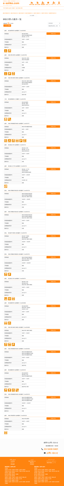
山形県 (20, 469)
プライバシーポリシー (51, 461)
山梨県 (9, 472)
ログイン (13, 462)
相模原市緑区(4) (52, 13)
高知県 (16, 480)
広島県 (16, 478)
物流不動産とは (32, 461)
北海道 (6, 468)
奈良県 (20, 477)
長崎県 (13, 481)
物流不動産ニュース (51, 462)
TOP (4, 8)
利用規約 (32, 464)
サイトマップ (51, 459)
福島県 (23, 469)
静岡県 (9, 474)
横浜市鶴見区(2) (6, 13)
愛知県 (13, 474)
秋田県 (16, 469)
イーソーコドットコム (7, 5)
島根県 (9, 478)
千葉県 (20, 471)
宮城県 (13, 469)
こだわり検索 (7, 25)
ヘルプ (32, 459)
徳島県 (6, 480)
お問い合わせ (52, 453)
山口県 (20, 478)
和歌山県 (24, 477)
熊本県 (16, 481)
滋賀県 (6, 477)
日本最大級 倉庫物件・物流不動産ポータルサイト (11, 1)
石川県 (9, 475)
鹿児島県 (28, 481)
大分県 (20, 481)
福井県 (13, 475)
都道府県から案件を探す (39, 466)
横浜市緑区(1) (22, 13)
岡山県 (13, 478)
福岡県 (6, 481)
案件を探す (9, 8)
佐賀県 (9, 481)
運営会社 (32, 462)
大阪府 (13, 477)
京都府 (9, 477)
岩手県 (9, 469)
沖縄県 (6, 483)
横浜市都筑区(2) (29, 13)
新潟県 (6, 472)
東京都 (23, 471)
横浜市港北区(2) (14, 13)
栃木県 (9, 471)
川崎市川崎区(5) (37, 13)
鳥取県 (6, 478)
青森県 (6, 469)
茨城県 (6, 471)
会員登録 (13, 461)
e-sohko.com (11, 3)
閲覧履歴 (13, 464)
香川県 (9, 480)
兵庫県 (16, 477)
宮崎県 (23, 481)
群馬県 (13, 471)
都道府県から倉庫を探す (10, 466)
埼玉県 (16, 471)
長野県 (13, 472)
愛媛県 (13, 480)
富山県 (6, 475)
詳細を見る (53, 33)
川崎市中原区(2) (44, 13)
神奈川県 (20, 8)
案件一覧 (15, 8)
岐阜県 (6, 474)
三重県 (16, 474)
